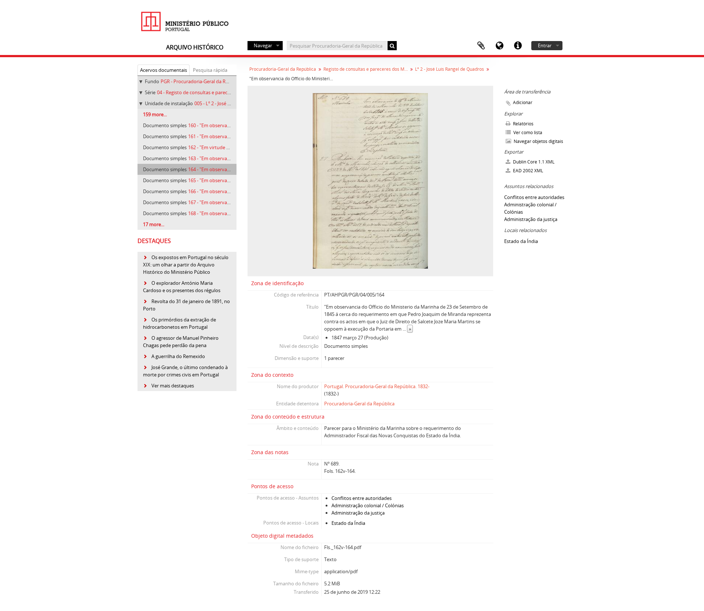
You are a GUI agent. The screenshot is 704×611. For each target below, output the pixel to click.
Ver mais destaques (172, 385)
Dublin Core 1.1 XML (533, 162)
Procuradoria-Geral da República (282, 69)
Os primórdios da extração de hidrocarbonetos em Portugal (179, 323)
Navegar (263, 45)
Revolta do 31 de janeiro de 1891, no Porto (186, 305)
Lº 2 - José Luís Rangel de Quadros (449, 69)
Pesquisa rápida (210, 70)
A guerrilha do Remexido (178, 356)
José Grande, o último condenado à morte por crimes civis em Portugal (185, 371)
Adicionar (522, 102)
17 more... (153, 224)
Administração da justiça (358, 512)
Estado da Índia (348, 523)
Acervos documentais (163, 70)
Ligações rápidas (518, 46)
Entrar (544, 45)
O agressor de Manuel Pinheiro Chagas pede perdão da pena (181, 342)
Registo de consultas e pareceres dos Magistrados (366, 69)
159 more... (155, 114)
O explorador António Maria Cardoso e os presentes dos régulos (181, 287)
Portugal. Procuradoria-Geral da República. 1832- (376, 386)
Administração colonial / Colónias (367, 505)
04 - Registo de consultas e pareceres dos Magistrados (215, 92)
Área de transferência (481, 46)
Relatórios (523, 124)
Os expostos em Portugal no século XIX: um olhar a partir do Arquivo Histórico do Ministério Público (185, 264)
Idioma (499, 46)
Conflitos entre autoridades (361, 498)
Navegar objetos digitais (538, 141)
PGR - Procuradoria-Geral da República (202, 81)
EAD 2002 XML (527, 171)
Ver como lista (527, 132)
